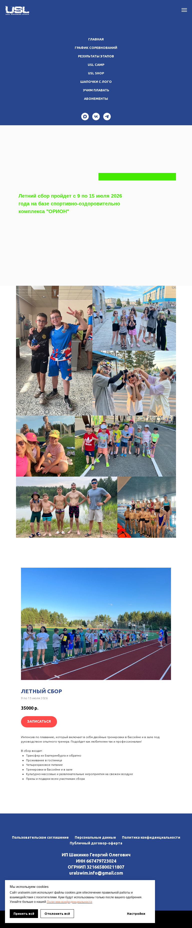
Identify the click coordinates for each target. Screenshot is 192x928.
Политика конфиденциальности (151, 837)
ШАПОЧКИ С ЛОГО (96, 81)
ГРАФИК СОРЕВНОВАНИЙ (96, 47)
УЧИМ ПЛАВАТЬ (96, 90)
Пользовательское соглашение (40, 837)
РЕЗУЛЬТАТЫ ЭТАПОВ (96, 56)
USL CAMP (96, 64)
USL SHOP (96, 73)
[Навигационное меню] (184, 10)
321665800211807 (105, 866)
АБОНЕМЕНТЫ (96, 98)
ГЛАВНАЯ (96, 39)
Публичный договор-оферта (96, 843)
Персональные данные (95, 837)
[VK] (96, 116)
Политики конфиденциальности (69, 902)
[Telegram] (107, 116)
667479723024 (101, 860)
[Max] (85, 116)
